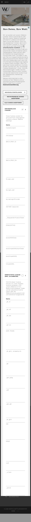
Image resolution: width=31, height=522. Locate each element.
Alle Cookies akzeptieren (13, 102)
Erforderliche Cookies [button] (10, 109)
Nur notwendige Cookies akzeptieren (15, 97)
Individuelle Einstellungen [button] (13, 92)
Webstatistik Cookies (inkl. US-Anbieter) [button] (12, 275)
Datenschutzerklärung (11, 85)
